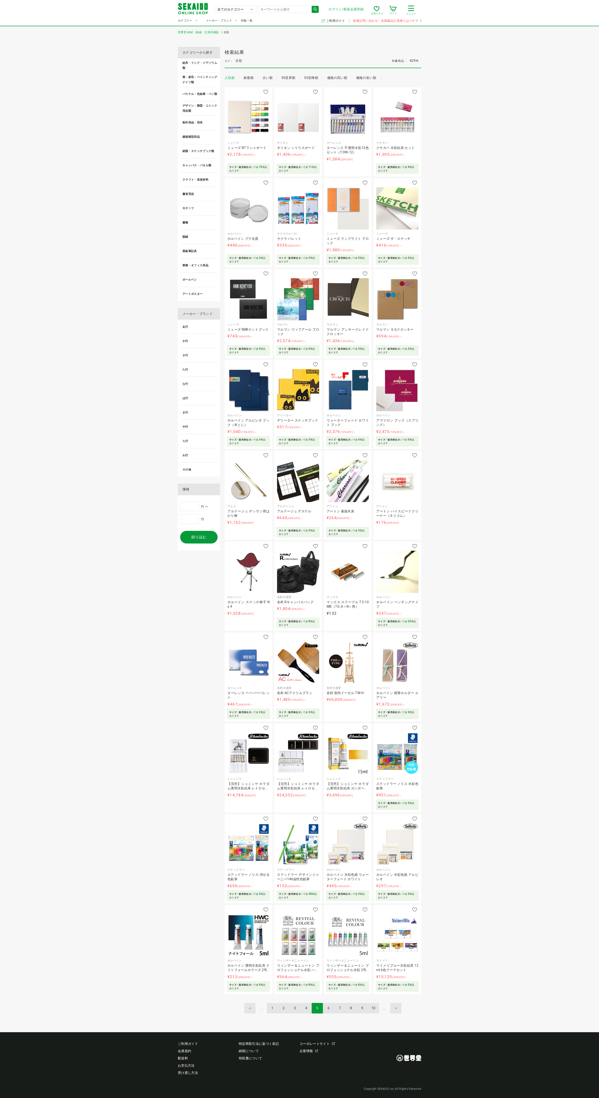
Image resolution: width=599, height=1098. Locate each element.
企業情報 (306, 1051)
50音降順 (311, 78)
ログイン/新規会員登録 (346, 9)
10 (374, 1008)
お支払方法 (186, 1065)
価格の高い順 (337, 78)
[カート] (393, 10)
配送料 (183, 1058)
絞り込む (198, 537)
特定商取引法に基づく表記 (259, 1044)
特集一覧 (246, 20)
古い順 (268, 78)
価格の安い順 (366, 78)
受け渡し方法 (188, 1073)
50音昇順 (288, 78)
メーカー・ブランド (219, 20)
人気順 (230, 78)
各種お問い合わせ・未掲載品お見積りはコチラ (385, 20)
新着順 (249, 78)
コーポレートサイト (315, 1044)
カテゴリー (185, 20)
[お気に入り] (377, 10)
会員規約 (184, 1051)
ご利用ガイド (336, 20)
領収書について (250, 1058)
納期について (249, 1051)
